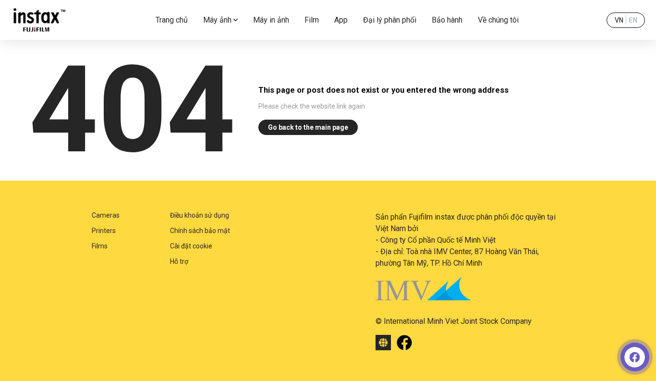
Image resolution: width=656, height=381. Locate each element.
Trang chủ (172, 20)
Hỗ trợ (179, 261)
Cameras (106, 215)
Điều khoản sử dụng (199, 215)
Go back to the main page (308, 127)
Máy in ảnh (271, 20)
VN (619, 20)
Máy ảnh (217, 20)
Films (100, 246)
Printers (104, 230)
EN (633, 20)
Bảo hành (447, 20)
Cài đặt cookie (191, 246)
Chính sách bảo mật (200, 230)
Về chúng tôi (498, 20)
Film (311, 20)
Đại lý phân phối (389, 20)
